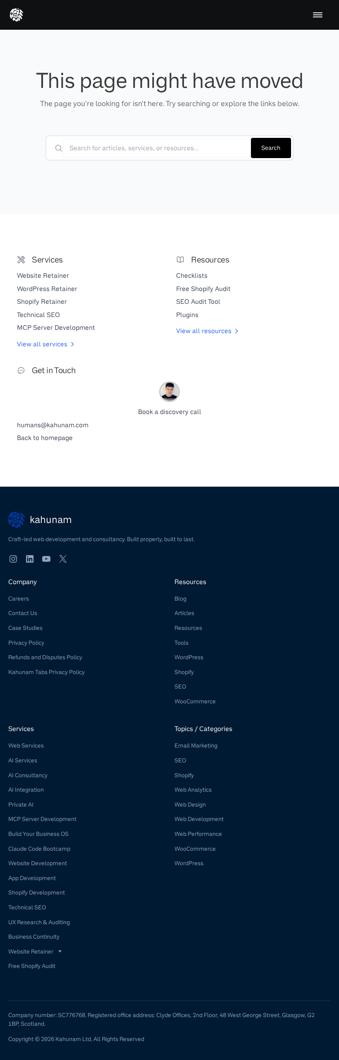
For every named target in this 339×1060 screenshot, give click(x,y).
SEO (180, 686)
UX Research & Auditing (39, 922)
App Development (32, 878)
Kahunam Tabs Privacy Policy (46, 672)
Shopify (184, 672)
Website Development (37, 863)
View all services (42, 344)
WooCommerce (195, 701)
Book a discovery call (169, 411)
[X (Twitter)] (63, 559)
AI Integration (26, 789)
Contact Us (22, 613)
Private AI (20, 804)
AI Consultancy (28, 775)
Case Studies (25, 628)
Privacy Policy (26, 642)
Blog (180, 598)
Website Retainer (43, 275)
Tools (181, 642)
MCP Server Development (56, 327)
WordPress (188, 657)
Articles (184, 613)
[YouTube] (46, 559)
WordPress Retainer (47, 288)
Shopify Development (36, 892)
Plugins (187, 314)
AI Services (22, 760)
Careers (18, 598)
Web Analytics (193, 789)
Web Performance (198, 834)
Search (270, 147)
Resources (188, 628)
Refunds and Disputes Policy (45, 657)
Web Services (26, 745)
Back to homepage (45, 437)
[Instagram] (13, 559)
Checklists (192, 275)
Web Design (190, 804)
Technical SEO (38, 314)
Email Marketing (195, 745)
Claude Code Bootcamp (39, 848)
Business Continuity (34, 936)
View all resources (204, 331)
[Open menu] (317, 15)
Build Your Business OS (38, 834)
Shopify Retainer (42, 301)
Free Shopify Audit (203, 288)
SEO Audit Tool (198, 301)
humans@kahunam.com (52, 425)
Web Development (199, 819)
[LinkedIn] (30, 559)
